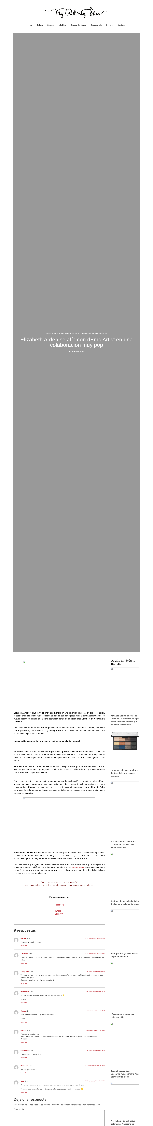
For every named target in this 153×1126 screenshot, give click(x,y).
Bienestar (51, 25)
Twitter (58, 911)
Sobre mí (109, 25)
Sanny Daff (24, 971)
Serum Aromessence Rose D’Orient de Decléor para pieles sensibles (123, 844)
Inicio (30, 25)
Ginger (23, 1011)
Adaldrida (24, 954)
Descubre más (96, 25)
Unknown (24, 1066)
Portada (48, 333)
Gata (22, 1081)
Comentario (19, 1109)
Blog (54, 333)
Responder (23, 945)
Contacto (121, 25)
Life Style (62, 25)
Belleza (40, 25)
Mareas (23, 1030)
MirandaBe (24, 992)
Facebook (59, 905)
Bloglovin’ (59, 914)
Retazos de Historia (78, 25)
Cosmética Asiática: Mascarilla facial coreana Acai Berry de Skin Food (125, 1074)
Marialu (23, 938)
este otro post (78, 867)
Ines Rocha (24, 1050)
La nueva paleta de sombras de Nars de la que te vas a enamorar (124, 773)
